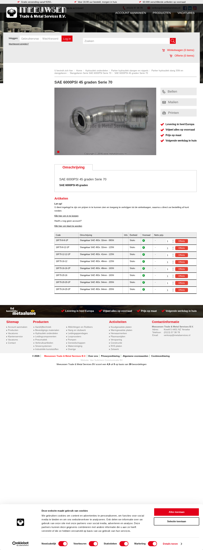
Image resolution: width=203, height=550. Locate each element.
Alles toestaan (176, 512)
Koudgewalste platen (121, 327)
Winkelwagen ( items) (180, 50)
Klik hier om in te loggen (66, 216)
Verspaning (116, 339)
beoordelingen (139, 364)
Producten (162, 12)
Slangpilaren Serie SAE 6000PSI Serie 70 (90, 73)
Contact (12, 343)
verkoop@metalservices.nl (177, 335)
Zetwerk (115, 349)
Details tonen (170, 543)
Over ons (93, 356)
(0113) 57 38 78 (172, 332)
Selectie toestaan (176, 521)
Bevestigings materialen (47, 330)
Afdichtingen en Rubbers (80, 327)
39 (130, 364)
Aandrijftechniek (43, 327)
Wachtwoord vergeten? (19, 44)
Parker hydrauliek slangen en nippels (129, 70)
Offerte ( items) (184, 55)
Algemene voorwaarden (135, 356)
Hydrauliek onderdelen (96, 70)
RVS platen (116, 346)
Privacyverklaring (110, 356)
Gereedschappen (76, 343)
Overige (72, 349)
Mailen (173, 102)
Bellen (172, 91)
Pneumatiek (41, 339)
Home (79, 70)
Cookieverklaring (160, 356)
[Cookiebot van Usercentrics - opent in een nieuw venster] (20, 543)
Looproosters (74, 336)
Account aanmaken (130, 12)
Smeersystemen (43, 346)
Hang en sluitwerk (77, 330)
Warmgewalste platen (121, 330)
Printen (173, 112)
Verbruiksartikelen (44, 343)
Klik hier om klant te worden (68, 226)
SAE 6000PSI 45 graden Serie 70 (131, 73)
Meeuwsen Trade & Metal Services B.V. (65, 356)
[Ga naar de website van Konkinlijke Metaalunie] (21, 314)
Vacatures (186, 12)
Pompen (72, 339)
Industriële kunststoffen (47, 349)
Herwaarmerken (119, 333)
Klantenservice (15, 336)
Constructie (116, 343)
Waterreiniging (75, 346)
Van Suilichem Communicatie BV (106, 360)
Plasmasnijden (118, 336)
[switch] (93, 543)
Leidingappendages (78, 333)
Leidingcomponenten (45, 336)
